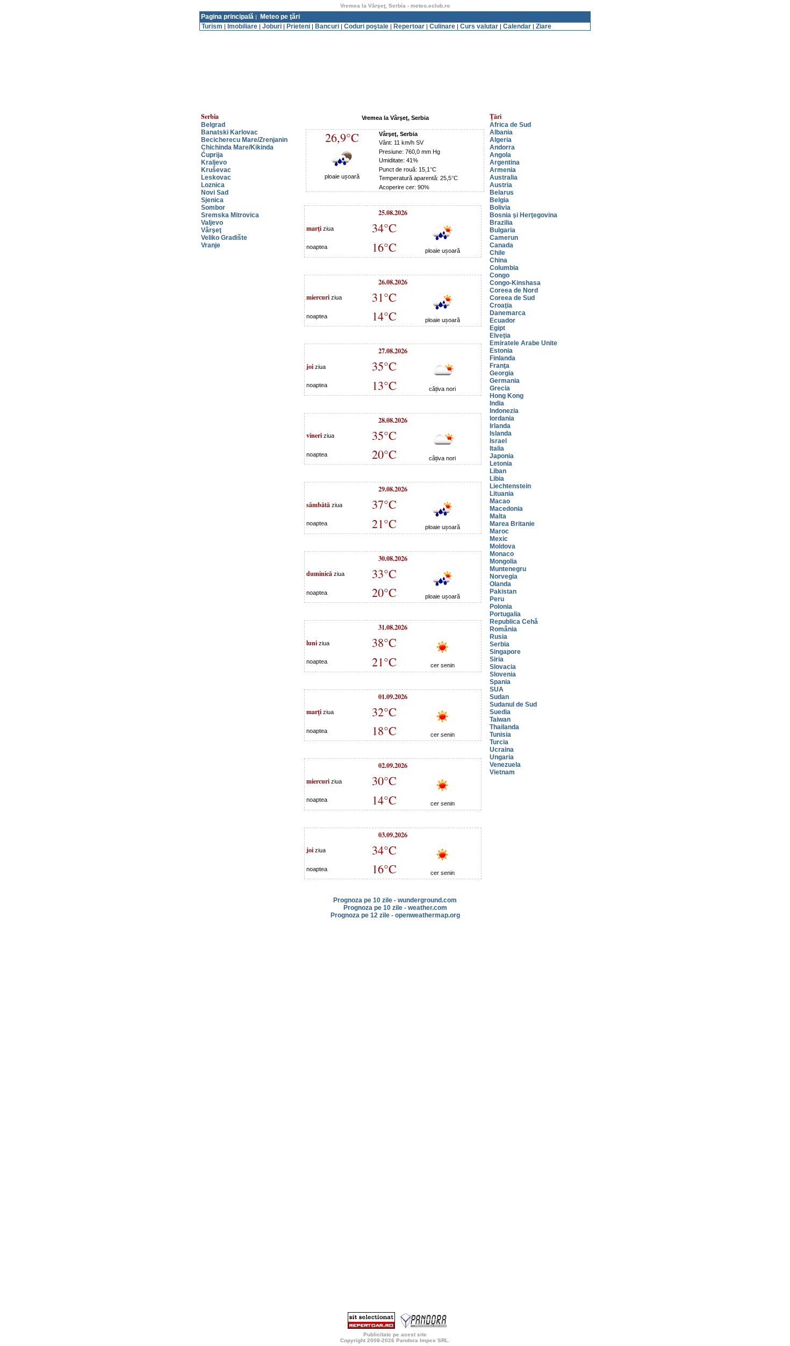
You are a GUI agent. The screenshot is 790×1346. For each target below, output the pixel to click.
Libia (497, 478)
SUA (497, 689)
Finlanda (502, 358)
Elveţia (500, 335)
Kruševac (216, 170)
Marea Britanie (512, 524)
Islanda (501, 433)
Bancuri (327, 26)
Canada (501, 245)
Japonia (502, 456)
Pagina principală (227, 16)
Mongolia (503, 561)
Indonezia (504, 411)
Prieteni (298, 26)
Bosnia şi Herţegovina (523, 215)
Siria (497, 659)
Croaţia (501, 305)
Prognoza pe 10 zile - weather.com (395, 907)
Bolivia (500, 207)
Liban (498, 471)
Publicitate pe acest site (395, 1334)
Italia (497, 448)
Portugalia (505, 614)
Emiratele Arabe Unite (523, 343)
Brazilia (501, 222)
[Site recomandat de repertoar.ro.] (371, 1326)
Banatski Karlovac (229, 132)
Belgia (499, 200)
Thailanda (504, 727)
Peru (497, 599)
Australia (504, 177)
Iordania (502, 418)
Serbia (499, 644)
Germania (505, 380)
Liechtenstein (510, 486)
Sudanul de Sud (513, 704)
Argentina (505, 162)
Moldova (502, 546)
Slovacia (503, 667)
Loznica (213, 185)
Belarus (502, 192)
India (497, 403)
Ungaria (502, 757)
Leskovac (216, 177)
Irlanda (500, 426)
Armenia (503, 170)
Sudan (499, 697)
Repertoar (409, 26)
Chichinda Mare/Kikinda (237, 147)
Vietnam (502, 772)
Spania (500, 682)
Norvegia (504, 576)
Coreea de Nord (514, 290)
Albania (501, 132)
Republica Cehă (514, 621)
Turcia (499, 742)
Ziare (543, 26)
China (498, 260)
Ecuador (502, 320)
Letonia (501, 463)
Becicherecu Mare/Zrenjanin (244, 140)
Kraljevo (214, 162)
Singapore (505, 652)
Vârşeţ (211, 230)
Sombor (213, 207)
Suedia (500, 712)
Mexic (499, 539)
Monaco (502, 554)
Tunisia (500, 734)
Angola (500, 155)
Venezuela (505, 764)
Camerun (504, 237)
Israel (498, 441)
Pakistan (503, 591)
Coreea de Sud (512, 298)
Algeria (501, 140)
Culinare (442, 26)
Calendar (517, 26)
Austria (501, 185)
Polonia (501, 606)
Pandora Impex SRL (422, 1340)
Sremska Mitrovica (230, 215)
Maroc (499, 531)
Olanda (500, 584)
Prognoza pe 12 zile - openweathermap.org (395, 915)
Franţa (499, 365)
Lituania (502, 493)
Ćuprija (212, 155)
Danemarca (508, 313)
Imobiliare (242, 26)
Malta (498, 516)
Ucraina (502, 749)
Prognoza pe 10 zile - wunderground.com (395, 900)
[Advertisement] (395, 35)
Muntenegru (508, 569)
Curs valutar (479, 26)
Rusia (498, 636)
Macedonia (506, 508)
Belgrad (213, 125)
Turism (212, 26)
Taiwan (500, 719)
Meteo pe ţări (280, 16)
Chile (497, 253)
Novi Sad (214, 192)
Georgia (502, 373)
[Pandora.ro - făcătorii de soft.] (424, 1326)
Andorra (502, 147)
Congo (499, 275)
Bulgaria (502, 230)
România (503, 629)
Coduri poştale (366, 26)
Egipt (497, 328)
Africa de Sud (510, 125)
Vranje (210, 245)
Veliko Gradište (224, 237)
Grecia (500, 388)
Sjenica (212, 200)
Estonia (501, 350)
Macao (500, 501)
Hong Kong (506, 396)
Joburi (272, 26)
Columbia (504, 268)
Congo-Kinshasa (515, 283)
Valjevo (212, 222)
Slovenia (503, 674)
